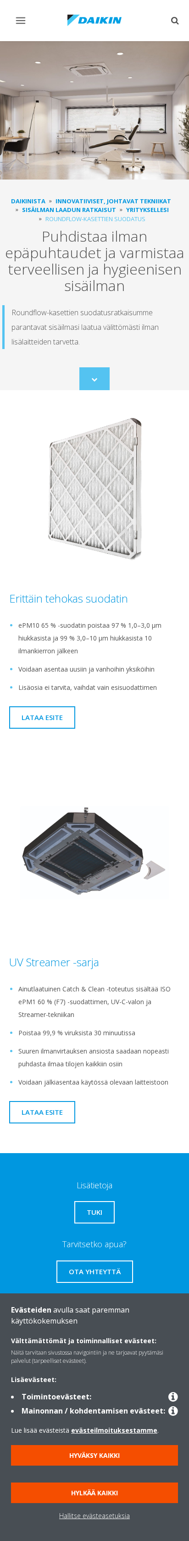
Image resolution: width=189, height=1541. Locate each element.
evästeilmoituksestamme (114, 1430)
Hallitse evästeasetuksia (94, 1515)
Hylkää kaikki (94, 1492)
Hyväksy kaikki (94, 1455)
